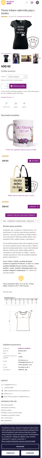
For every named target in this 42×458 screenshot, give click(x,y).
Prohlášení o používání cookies (10, 415)
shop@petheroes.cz (10, 385)
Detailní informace (6, 97)
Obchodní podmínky (7, 405)
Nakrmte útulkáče (24, 348)
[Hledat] (27, 3)
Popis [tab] (4, 221)
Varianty (32, 206)
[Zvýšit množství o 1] (8, 85)
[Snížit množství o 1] (8, 87)
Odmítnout (10, 453)
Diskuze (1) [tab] (30, 221)
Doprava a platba (6, 410)
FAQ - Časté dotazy (7, 418)
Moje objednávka (6, 421)
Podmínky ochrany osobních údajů (23, 441)
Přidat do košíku (19, 86)
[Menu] (37, 3)
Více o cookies (6, 441)
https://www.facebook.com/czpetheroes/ (17, 391)
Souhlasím (30, 453)
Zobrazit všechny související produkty (21, 215)
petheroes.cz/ (8, 394)
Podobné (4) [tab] (11, 221)
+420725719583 (8, 388)
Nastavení (20, 446)
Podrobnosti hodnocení (24, 17)
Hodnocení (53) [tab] (21, 221)
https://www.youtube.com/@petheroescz (17, 397)
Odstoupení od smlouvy (8, 408)
